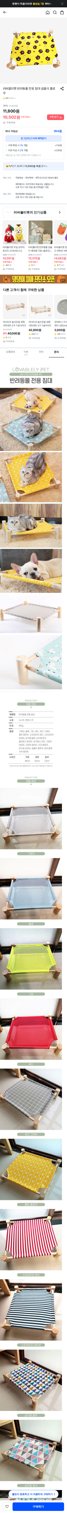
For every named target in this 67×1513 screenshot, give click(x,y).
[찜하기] (23, 241)
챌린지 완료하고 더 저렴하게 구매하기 (32, 1494)
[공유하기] (62, 88)
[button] (32, 3)
